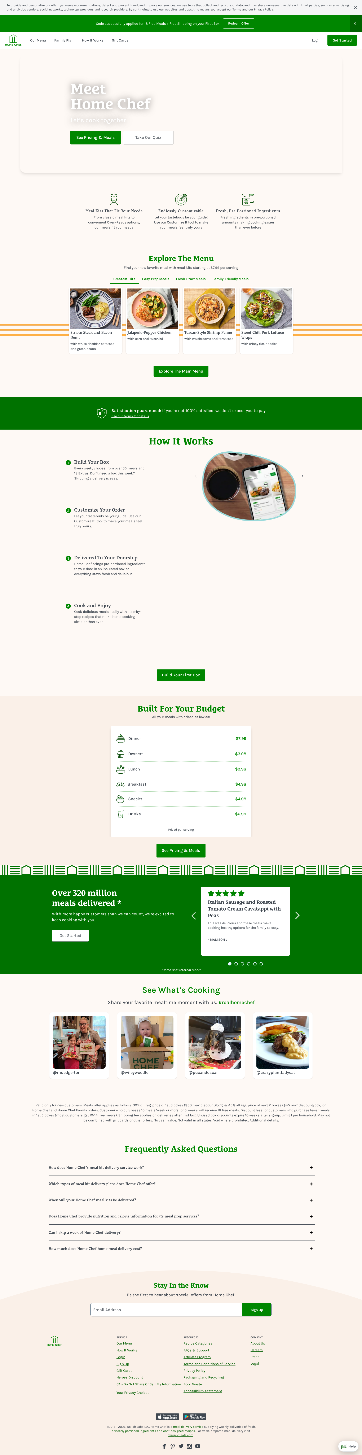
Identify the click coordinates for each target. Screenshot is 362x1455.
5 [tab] (255, 964)
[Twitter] (181, 1446)
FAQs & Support (196, 1350)
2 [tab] (236, 964)
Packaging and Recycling (204, 1377)
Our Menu (124, 1343)
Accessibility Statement (203, 1391)
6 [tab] (261, 964)
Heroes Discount (129, 1377)
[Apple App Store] (167, 1416)
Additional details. (264, 1120)
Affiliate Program (197, 1357)
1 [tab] (230, 964)
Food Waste (193, 1384)
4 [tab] (249, 964)
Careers (257, 1350)
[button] (356, 23)
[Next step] (302, 476)
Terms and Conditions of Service (209, 1364)
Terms (237, 9)
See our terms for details (130, 416)
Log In (317, 40)
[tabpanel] (181, 320)
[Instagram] (189, 1446)
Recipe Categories (198, 1343)
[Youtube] (197, 1446)
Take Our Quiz (148, 137)
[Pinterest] (172, 1446)
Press (255, 1357)
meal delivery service (188, 1427)
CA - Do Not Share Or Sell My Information (148, 1384)
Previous (193, 913)
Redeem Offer (238, 23)
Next (297, 913)
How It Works (126, 1350)
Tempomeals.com (180, 1435)
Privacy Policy (263, 9)
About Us (258, 1343)
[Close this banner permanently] (355, 7)
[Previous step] (195, 476)
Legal (255, 1363)
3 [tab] (242, 964)
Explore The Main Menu (181, 371)
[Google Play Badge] (194, 1416)
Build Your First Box (181, 675)
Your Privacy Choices (132, 1392)
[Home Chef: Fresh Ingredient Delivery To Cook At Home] (54, 1344)
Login (120, 1357)
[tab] (124, 279)
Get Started (342, 40)
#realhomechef (236, 1002)
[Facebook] (164, 1446)
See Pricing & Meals (95, 137)
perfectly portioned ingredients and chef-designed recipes (153, 1431)
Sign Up (122, 1364)
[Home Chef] (13, 40)
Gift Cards (124, 1370)
